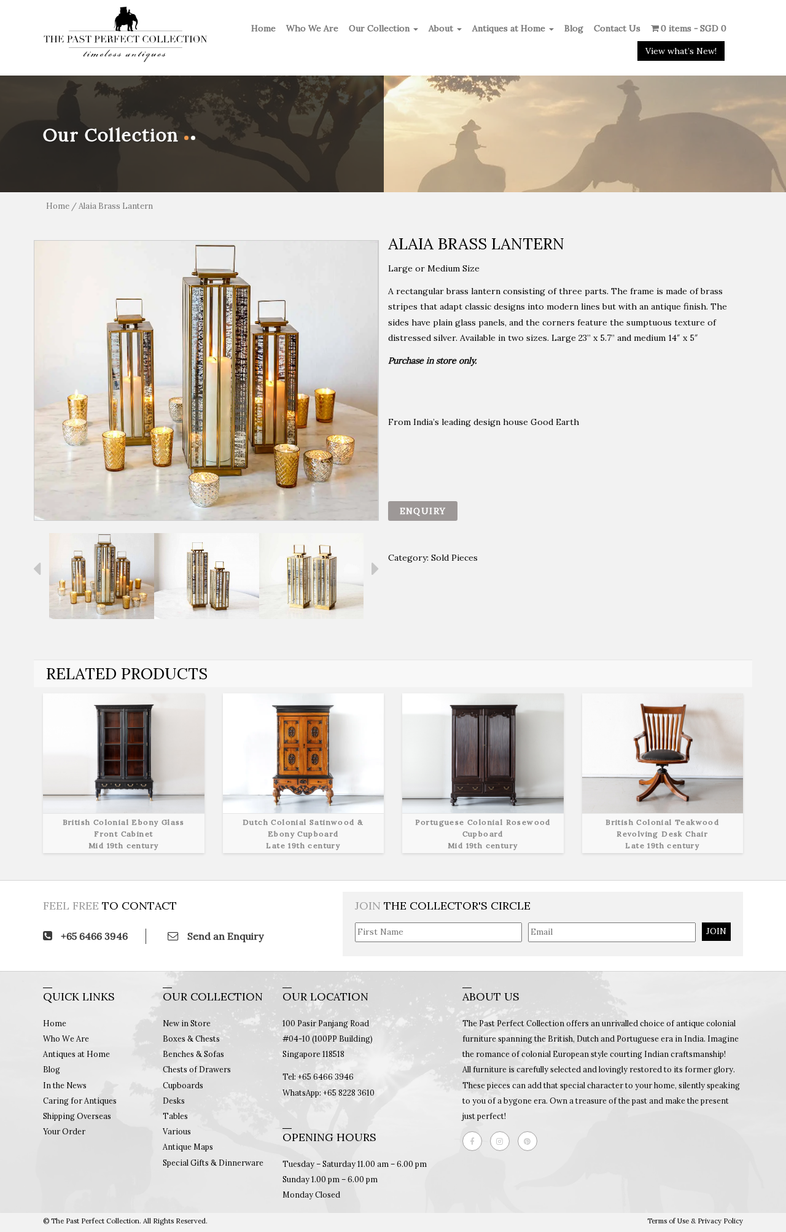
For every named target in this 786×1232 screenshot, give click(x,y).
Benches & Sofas (193, 1054)
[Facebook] (475, 1141)
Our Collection (380, 28)
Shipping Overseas (77, 1116)
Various (177, 1131)
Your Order (64, 1131)
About (442, 28)
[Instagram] (503, 1141)
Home (263, 28)
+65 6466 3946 (93, 936)
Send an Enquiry (224, 936)
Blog (573, 28)
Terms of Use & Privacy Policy (695, 1221)
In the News (65, 1085)
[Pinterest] (530, 1141)
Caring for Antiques (80, 1100)
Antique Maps (188, 1147)
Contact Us (617, 28)
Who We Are (312, 28)
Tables (175, 1116)
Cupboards (183, 1085)
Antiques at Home (510, 28)
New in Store (187, 1023)
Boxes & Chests (191, 1038)
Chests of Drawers (197, 1069)
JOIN (716, 931)
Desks (174, 1100)
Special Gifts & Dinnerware (213, 1163)
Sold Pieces (454, 557)
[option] (206, 380)
